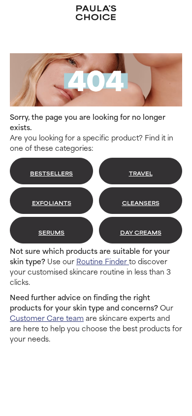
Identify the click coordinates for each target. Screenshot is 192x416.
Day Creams (140, 232)
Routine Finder (102, 261)
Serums (51, 232)
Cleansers (141, 203)
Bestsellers (51, 173)
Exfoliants (51, 203)
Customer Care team (47, 317)
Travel (141, 173)
